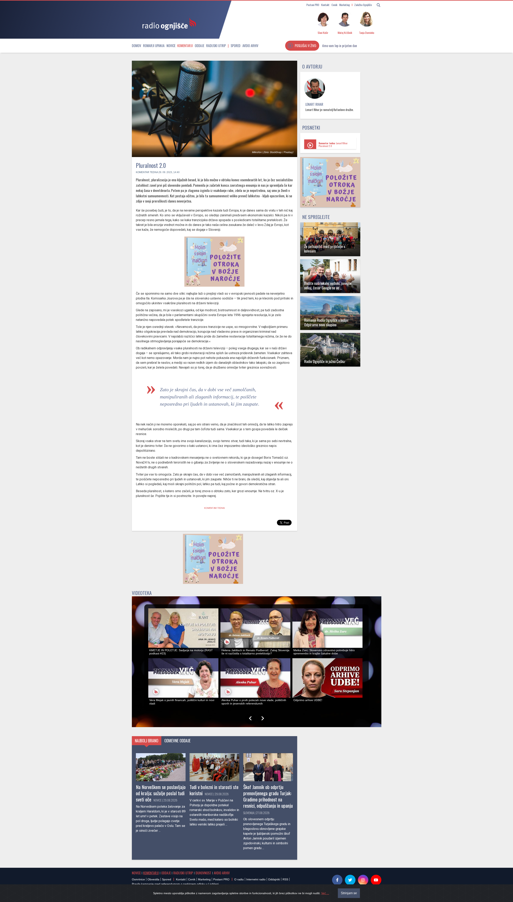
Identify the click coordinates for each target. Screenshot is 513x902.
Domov (136, 45)
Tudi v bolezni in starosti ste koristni (214, 790)
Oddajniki (274, 879)
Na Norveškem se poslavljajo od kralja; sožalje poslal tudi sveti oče (161, 793)
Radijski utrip (216, 45)
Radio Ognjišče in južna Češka (324, 361)
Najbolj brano (146, 741)
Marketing (344, 5)
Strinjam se (349, 893)
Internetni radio (256, 879)
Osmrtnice (138, 879)
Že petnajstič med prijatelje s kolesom (324, 248)
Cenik (334, 5)
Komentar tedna (147, 172)
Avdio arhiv (250, 45)
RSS (285, 879)
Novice (171, 45)
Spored (235, 45)
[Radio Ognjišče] (168, 24)
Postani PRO (312, 5)
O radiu (239, 879)
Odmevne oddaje (177, 741)
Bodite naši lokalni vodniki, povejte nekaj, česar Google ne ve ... (327, 285)
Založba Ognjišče (363, 5)
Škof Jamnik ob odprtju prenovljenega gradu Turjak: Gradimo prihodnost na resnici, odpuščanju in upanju (268, 796)
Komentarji (185, 45)
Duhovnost (203, 873)
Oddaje (199, 45)
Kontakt (325, 5)
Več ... (325, 893)
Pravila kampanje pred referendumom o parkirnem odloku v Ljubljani (175, 884)
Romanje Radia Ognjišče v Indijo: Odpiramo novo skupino (326, 322)
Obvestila (153, 879)
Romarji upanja (154, 45)
